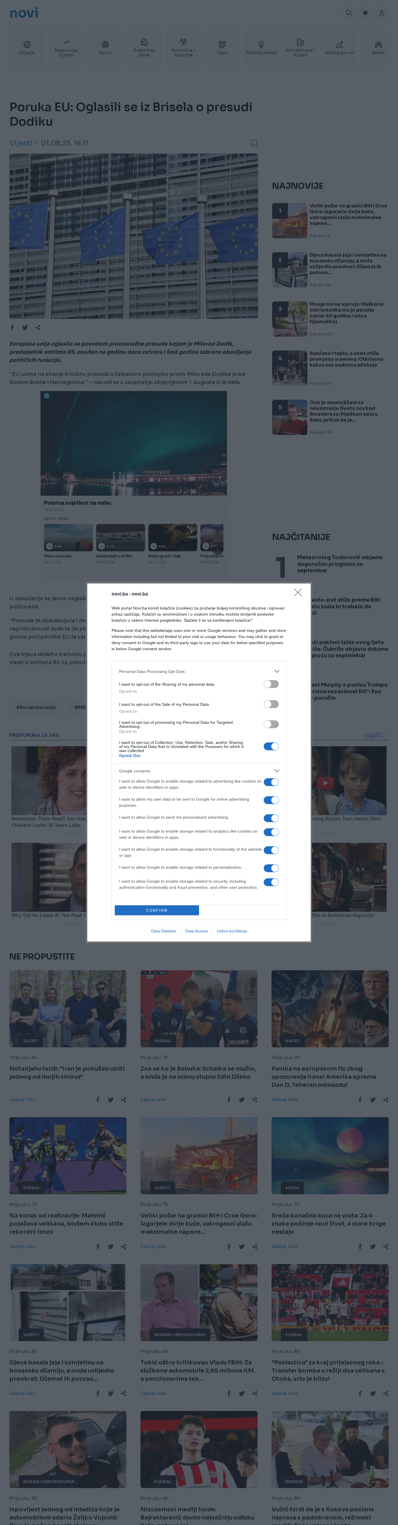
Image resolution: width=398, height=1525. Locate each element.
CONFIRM (157, 910)
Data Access (196, 931)
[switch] (271, 684)
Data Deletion (163, 931)
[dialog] (199, 762)
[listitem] (199, 671)
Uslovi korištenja (232, 931)
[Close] (299, 594)
